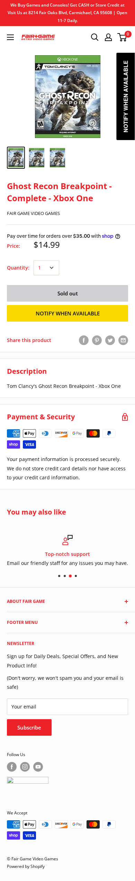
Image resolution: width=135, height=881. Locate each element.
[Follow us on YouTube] (38, 767)
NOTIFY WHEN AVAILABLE (68, 313)
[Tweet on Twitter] (110, 340)
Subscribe (29, 727)
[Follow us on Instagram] (25, 767)
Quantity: (18, 267)
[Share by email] (123, 340)
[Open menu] (10, 37)
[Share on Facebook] (84, 340)
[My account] (108, 37)
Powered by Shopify (26, 866)
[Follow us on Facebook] (12, 767)
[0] (122, 37)
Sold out (67, 293)
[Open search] (95, 37)
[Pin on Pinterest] (97, 340)
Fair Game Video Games (33, 213)
